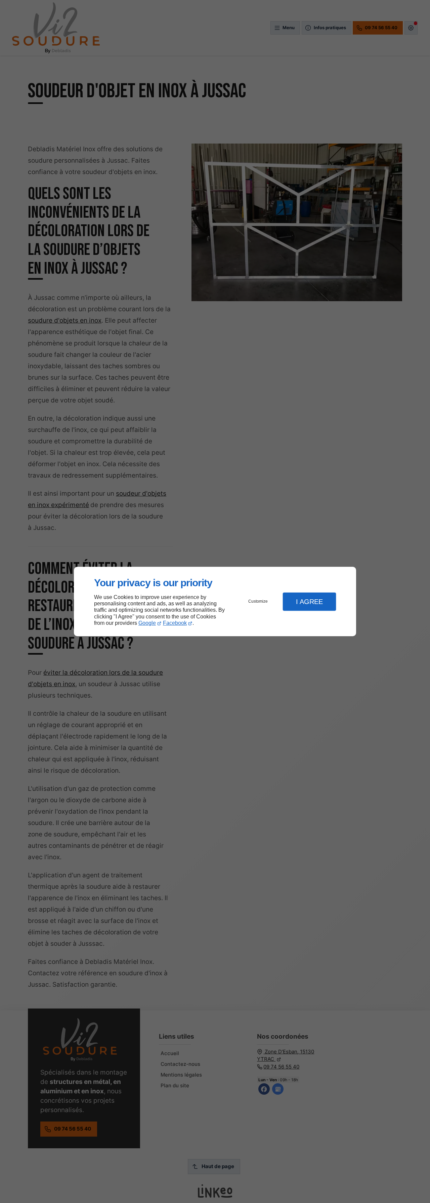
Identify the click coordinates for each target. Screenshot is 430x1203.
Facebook (175, 623)
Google (147, 623)
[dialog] (215, 601)
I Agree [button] (309, 601)
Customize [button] (258, 601)
